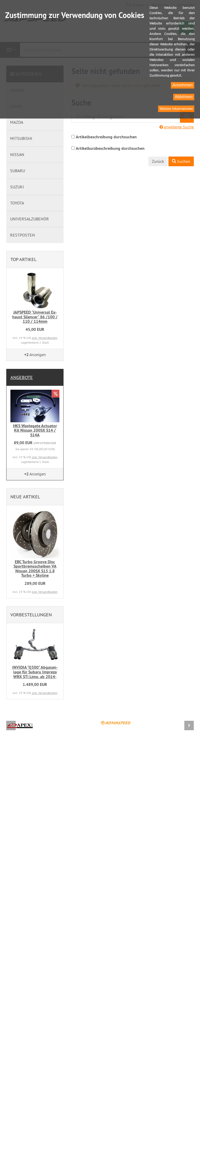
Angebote (21, 377)
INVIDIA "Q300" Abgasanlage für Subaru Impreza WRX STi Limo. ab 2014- (35, 672)
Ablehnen (184, 97)
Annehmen (182, 85)
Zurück (158, 161)
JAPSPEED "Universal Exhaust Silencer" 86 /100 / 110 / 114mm (35, 316)
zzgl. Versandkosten (45, 338)
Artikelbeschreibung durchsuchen (106, 137)
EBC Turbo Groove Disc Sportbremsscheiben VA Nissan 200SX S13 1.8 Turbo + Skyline (35, 568)
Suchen (183, 161)
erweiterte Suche (178, 126)
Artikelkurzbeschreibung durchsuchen (110, 148)
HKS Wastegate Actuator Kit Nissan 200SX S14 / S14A (35, 430)
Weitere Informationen (176, 109)
